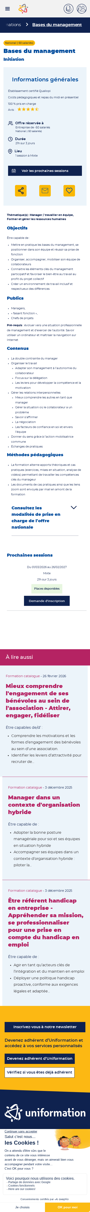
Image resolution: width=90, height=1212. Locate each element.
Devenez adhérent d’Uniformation (39, 1058)
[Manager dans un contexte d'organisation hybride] (45, 828)
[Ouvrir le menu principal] (7, 9)
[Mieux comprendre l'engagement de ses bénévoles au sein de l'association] (44, 721)
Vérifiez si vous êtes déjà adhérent (39, 1072)
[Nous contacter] (70, 8)
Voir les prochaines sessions (45, 171)
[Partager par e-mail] (45, 190)
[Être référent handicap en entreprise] (46, 943)
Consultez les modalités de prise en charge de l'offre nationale (36, 518)
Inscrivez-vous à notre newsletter (45, 1027)
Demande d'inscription (47, 601)
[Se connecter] (83, 9)
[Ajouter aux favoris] (69, 190)
